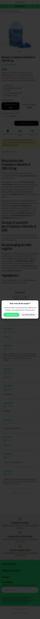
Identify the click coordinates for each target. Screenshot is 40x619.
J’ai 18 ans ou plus (11, 314)
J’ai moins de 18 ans (28, 314)
